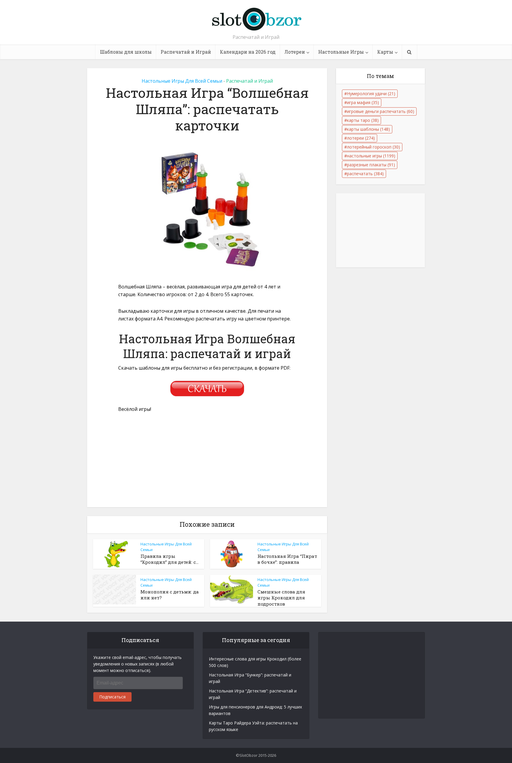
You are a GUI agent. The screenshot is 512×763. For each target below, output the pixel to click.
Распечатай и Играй (186, 52)
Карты (385, 52)
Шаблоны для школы (126, 52)
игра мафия (363, 102)
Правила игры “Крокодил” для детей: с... (169, 559)
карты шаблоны (368, 129)
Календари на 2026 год (248, 52)
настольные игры (371, 156)
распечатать (365, 173)
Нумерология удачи (371, 93)
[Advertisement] (207, 463)
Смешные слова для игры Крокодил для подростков (281, 598)
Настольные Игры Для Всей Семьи (182, 81)
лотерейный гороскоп (373, 147)
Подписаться (112, 697)
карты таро (363, 120)
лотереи (361, 138)
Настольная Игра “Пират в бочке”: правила (287, 559)
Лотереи (294, 52)
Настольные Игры (341, 52)
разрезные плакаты (371, 164)
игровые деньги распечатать (380, 111)
